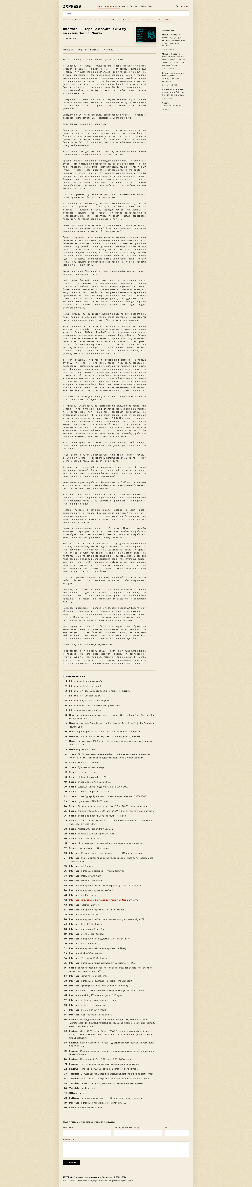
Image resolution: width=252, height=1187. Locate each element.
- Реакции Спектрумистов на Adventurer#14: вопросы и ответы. (107, 853)
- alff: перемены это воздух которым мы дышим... (99, 690)
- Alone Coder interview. (86, 933)
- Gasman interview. (84, 904)
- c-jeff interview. (83, 895)
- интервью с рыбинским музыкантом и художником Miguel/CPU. (108, 919)
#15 (113, 20)
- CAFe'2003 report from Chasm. (89, 791)
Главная (66, 20)
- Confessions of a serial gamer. (90, 1014)
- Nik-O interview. (83, 943)
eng (187, 6)
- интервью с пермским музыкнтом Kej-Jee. (97, 909)
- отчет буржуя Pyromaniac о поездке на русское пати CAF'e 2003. (108, 796)
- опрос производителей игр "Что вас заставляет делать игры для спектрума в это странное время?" (111, 969)
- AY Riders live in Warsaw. (86, 1107)
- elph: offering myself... (85, 686)
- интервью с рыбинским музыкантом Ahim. (97, 870)
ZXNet (142, 6)
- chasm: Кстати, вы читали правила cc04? (96, 705)
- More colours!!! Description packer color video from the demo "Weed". (109, 1078)
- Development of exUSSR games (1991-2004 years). (100, 1059)
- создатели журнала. (85, 710)
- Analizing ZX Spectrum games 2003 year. (96, 995)
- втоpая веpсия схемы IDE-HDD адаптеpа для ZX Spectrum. (106, 1098)
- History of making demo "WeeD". (90, 777)
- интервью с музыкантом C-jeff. (91, 890)
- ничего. (78, 1093)
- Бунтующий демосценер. (86, 767)
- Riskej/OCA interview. (86, 953)
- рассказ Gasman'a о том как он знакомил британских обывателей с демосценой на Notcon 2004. (111, 822)
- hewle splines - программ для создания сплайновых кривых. (106, 1083)
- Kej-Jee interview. (84, 914)
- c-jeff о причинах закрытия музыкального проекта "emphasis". (105, 731)
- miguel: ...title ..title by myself (89, 700)
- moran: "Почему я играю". (88, 1009)
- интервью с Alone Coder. (88, 929)
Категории (68, 50)
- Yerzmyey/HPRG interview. (88, 958)
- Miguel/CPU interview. (86, 924)
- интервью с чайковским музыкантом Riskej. (97, 948)
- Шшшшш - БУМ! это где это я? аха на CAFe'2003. (99, 786)
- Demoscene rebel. (82, 772)
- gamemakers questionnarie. (89, 975)
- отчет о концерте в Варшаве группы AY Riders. (98, 815)
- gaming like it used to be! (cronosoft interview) (98, 985)
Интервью (81, 50)
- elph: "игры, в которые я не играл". (93, 1000)
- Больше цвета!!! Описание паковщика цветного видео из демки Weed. (111, 1073)
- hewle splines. (82, 1088)
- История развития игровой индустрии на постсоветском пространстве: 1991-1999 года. (112, 1044)
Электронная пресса (109, 6)
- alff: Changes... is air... (85, 695)
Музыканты (108, 50)
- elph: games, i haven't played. (90, 1005)
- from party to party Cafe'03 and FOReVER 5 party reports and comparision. (111, 811)
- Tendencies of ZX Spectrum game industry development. (103, 1068)
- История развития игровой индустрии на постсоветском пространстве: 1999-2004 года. (112, 1053)
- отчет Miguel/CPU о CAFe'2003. (90, 781)
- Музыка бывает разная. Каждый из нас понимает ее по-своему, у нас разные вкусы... (111, 859)
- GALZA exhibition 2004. (85, 838)
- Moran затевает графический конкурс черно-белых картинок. (105, 843)
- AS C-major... (81, 866)
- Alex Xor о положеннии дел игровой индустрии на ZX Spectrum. (108, 990)
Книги (125, 6)
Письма (133, 6)
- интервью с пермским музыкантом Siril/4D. (97, 1102)
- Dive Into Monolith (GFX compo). (89, 848)
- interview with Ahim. (85, 875)
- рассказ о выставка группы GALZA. (92, 833)
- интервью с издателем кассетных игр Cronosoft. (101, 980)
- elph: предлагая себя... (86, 681)
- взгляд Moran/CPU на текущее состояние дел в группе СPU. (104, 736)
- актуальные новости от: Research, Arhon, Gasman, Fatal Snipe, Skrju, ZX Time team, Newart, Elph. (112, 717)
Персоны (94, 50)
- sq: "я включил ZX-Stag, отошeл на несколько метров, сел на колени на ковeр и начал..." (110, 743)
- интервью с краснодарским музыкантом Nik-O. (99, 938)
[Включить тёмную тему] (177, 6)
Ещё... (151, 6)
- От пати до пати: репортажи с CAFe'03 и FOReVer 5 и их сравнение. (108, 806)
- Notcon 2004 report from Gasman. (91, 828)
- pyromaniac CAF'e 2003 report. (89, 801)
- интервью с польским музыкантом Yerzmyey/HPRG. (102, 963)
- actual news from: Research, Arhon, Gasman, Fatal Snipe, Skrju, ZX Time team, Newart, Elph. (112, 725)
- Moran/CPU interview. (86, 880)
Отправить (71, 1162)
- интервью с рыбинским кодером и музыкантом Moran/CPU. (106, 885)
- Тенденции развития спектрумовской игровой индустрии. (104, 1064)
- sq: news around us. (83, 749)
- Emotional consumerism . (86, 762)
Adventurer (102, 20)
